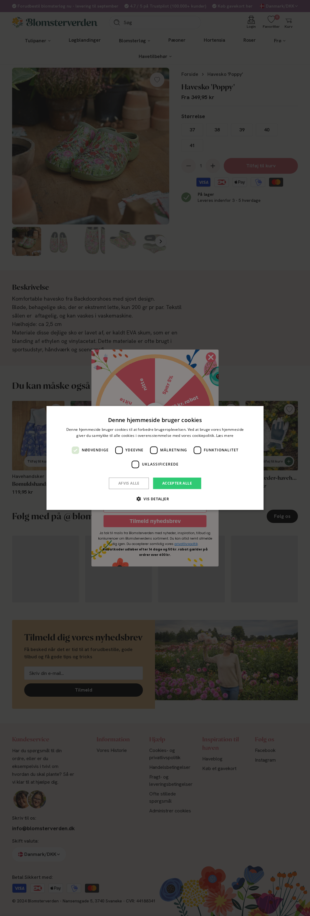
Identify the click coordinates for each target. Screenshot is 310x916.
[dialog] (155, 458)
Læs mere (224, 435)
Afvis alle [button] (129, 483)
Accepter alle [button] (177, 483)
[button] (155, 498)
